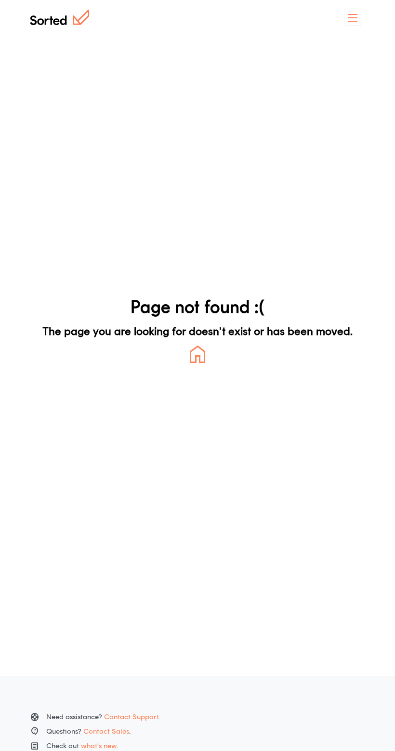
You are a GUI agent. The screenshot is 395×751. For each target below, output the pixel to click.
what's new (99, 745)
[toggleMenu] (352, 17)
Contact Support (131, 716)
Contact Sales (106, 731)
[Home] (59, 17)
